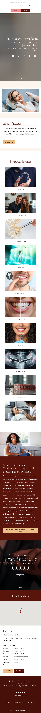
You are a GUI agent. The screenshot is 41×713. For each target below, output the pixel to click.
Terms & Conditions (19, 702)
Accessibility (31, 702)
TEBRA (29, 710)
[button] (38, 3)
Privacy (8, 702)
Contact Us (20, 706)
